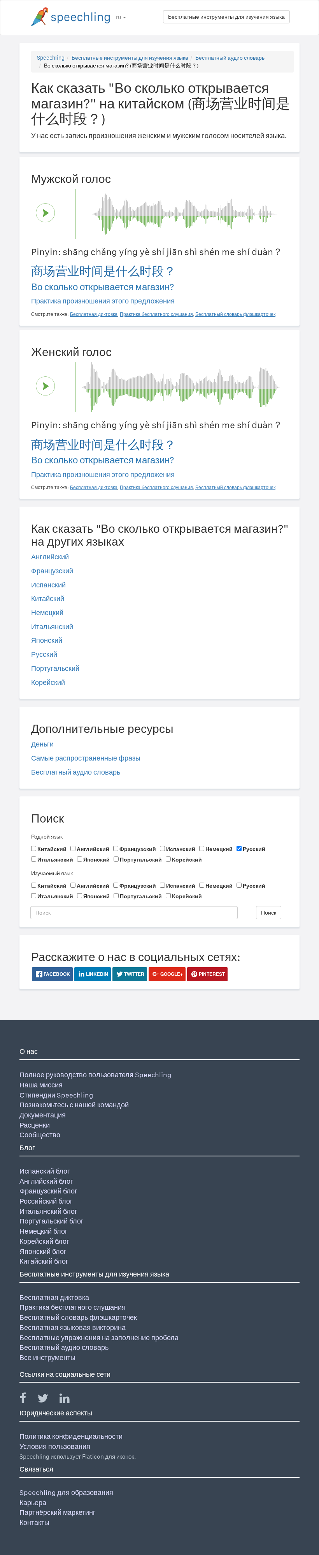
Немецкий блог (43, 1231)
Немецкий (47, 612)
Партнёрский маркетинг (57, 1512)
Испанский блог (44, 1171)
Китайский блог (43, 1261)
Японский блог (43, 1251)
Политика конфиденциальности (71, 1436)
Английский (50, 557)
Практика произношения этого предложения (103, 301)
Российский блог (46, 1201)
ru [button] (119, 17)
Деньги (42, 744)
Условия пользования (54, 1446)
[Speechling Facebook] (27, 1400)
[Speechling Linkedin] (69, 1400)
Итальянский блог (48, 1211)
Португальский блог (51, 1221)
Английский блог (46, 1181)
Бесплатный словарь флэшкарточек (78, 1317)
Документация (42, 1115)
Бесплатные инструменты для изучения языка (226, 17)
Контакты (34, 1522)
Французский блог (48, 1191)
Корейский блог (44, 1241)
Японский (46, 640)
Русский (44, 654)
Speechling (51, 58)
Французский (52, 571)
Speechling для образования (66, 1492)
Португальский (55, 668)
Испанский (48, 585)
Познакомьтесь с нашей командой (74, 1105)
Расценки (34, 1125)
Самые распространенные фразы (85, 758)
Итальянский (52, 626)
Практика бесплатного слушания (72, 1307)
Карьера (32, 1502)
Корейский (48, 682)
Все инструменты (47, 1357)
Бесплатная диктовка (54, 1297)
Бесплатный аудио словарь (230, 58)
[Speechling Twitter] (47, 1400)
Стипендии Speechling (56, 1095)
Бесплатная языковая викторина (72, 1327)
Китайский (47, 598)
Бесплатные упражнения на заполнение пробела (99, 1337)
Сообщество (39, 1135)
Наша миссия (41, 1085)
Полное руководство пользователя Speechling (95, 1075)
